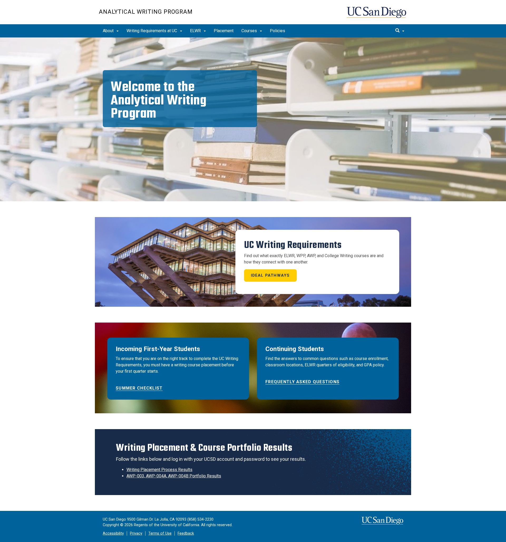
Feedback (186, 533)
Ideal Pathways (270, 275)
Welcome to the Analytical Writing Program (158, 100)
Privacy (136, 533)
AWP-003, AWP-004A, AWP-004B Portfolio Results (173, 475)
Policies (277, 30)
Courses (249, 30)
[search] (399, 30)
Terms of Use (160, 533)
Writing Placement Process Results (159, 469)
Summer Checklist (139, 388)
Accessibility (113, 533)
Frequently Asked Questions (302, 381)
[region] (253, 119)
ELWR (196, 30)
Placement (223, 30)
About (109, 30)
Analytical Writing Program (146, 11)
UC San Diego (377, 14)
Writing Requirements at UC (152, 30)
